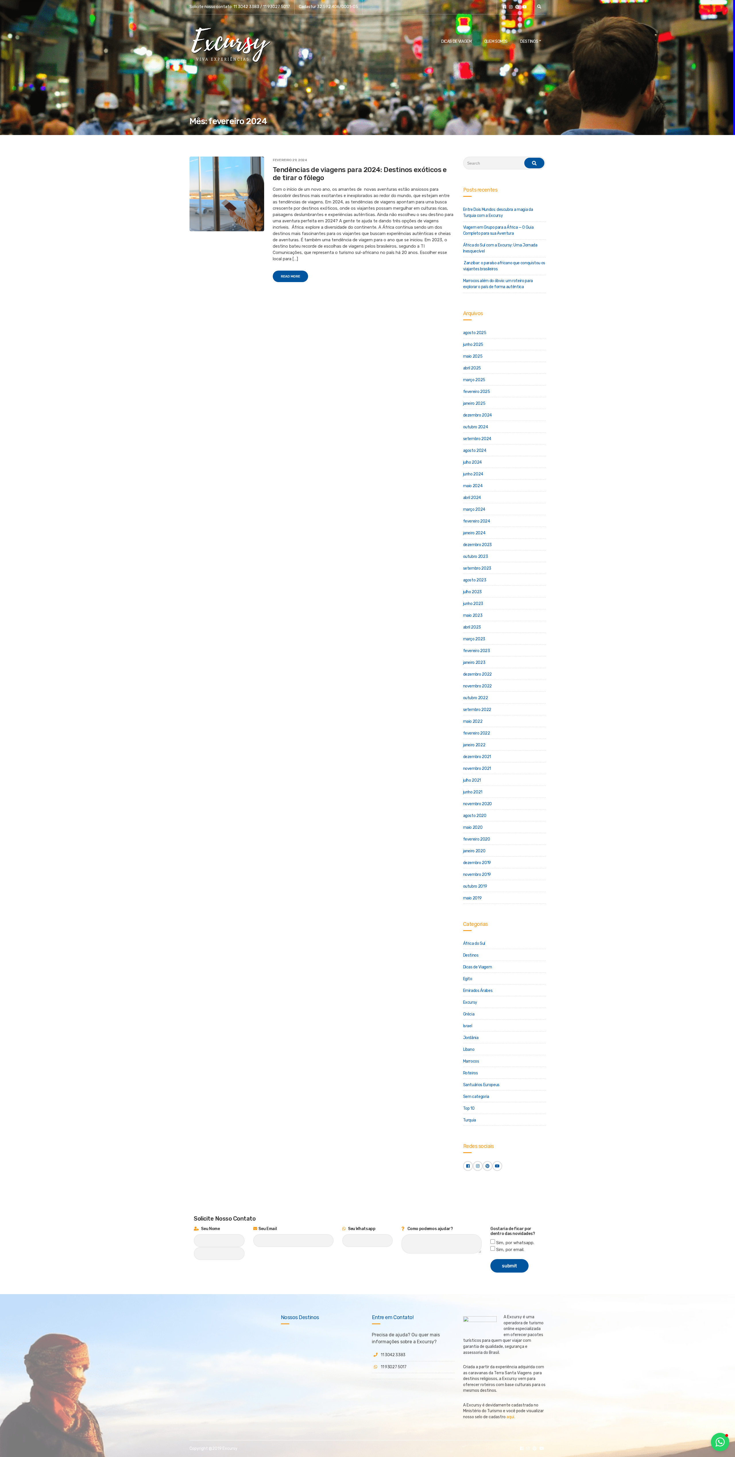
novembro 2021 (477, 768)
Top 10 (469, 1108)
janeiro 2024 (474, 533)
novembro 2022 (477, 686)
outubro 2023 (475, 556)
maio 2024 (473, 485)
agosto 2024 (474, 450)
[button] (720, 1442)
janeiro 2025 (474, 403)
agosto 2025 (474, 332)
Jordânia (471, 1037)
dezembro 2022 (477, 674)
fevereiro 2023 (476, 650)
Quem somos (496, 41)
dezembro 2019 (477, 862)
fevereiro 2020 (476, 839)
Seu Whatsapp (361, 1228)
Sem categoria (476, 1096)
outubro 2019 (475, 886)
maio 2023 (473, 615)
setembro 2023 (477, 568)
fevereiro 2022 (476, 733)
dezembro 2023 (477, 544)
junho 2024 (473, 474)
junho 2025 (473, 344)
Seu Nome (210, 1228)
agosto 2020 (474, 815)
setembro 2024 (477, 438)
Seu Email (267, 1228)
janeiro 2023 (474, 662)
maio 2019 (472, 898)
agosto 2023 (474, 580)
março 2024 (474, 509)
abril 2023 (472, 627)
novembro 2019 (477, 874)
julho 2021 (472, 780)
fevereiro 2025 (476, 391)
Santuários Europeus (481, 1084)
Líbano (469, 1049)
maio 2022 (473, 721)
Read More (290, 276)
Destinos (529, 41)
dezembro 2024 (477, 415)
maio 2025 (473, 356)
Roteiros (470, 1073)
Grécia (469, 1014)
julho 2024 (472, 462)
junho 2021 (473, 792)
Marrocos (471, 1061)
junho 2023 (473, 603)
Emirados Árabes (478, 990)
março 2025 (474, 379)
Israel (467, 1026)
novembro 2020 (477, 803)
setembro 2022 (477, 709)
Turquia (469, 1120)
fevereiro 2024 (476, 521)
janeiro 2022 (474, 745)
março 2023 (474, 639)
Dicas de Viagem (456, 41)
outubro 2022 (475, 697)
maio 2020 (473, 827)
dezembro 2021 (477, 756)
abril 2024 (472, 497)
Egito (467, 978)
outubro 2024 (475, 427)
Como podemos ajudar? (430, 1228)
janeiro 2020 (474, 851)
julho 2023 (472, 591)
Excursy (470, 1002)
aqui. (510, 1416)
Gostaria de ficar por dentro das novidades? (512, 1231)
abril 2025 (472, 368)
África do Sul (474, 943)
